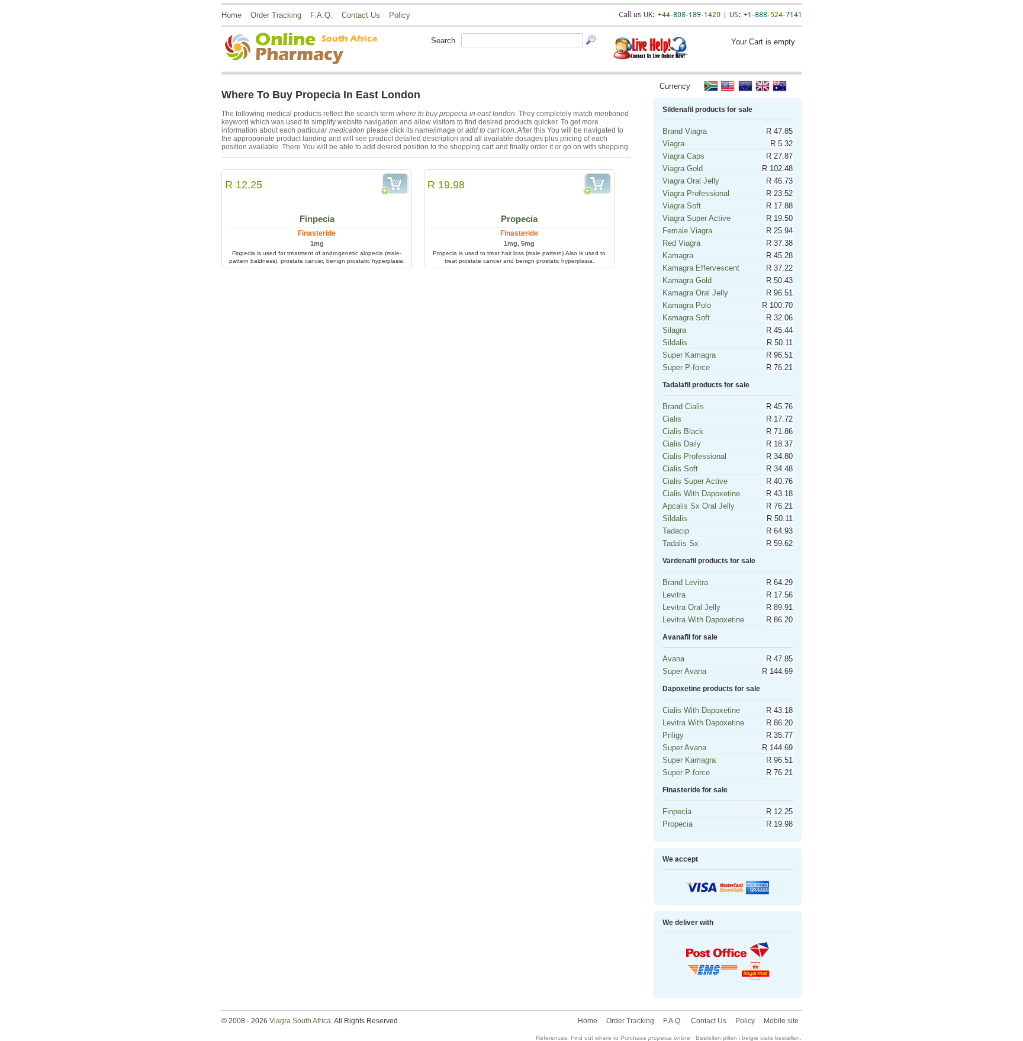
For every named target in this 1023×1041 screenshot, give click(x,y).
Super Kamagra (689, 355)
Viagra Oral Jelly (690, 180)
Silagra (674, 330)
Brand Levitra (685, 582)
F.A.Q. (321, 15)
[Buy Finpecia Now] (394, 184)
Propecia (519, 219)
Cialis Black (682, 431)
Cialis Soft (680, 468)
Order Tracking (275, 15)
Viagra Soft (681, 205)
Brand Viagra (684, 131)
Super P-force (686, 367)
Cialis (671, 419)
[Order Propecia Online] (519, 193)
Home (231, 15)
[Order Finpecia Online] (316, 193)
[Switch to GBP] (762, 86)
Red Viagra (681, 243)
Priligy (673, 735)
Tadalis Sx (680, 543)
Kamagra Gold (687, 280)
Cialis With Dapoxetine (701, 493)
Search (443, 40)
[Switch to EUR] (745, 86)
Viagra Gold (682, 168)
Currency (675, 86)
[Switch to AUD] (780, 86)
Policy (399, 15)
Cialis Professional (694, 456)
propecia (660, 1037)
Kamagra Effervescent (700, 268)
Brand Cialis (683, 406)
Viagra (673, 143)
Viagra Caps (683, 156)
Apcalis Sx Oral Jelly (698, 506)
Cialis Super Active (695, 481)
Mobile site (781, 1021)
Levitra (674, 594)
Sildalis (674, 342)
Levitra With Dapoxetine (703, 619)
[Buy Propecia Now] (597, 184)
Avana (673, 658)
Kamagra (677, 255)
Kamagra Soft (686, 317)
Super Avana (684, 671)
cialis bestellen (780, 1037)
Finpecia (317, 219)
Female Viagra (687, 230)
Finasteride (317, 233)
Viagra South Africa (300, 1021)
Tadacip (675, 530)
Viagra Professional (695, 193)
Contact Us (361, 15)
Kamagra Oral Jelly (695, 292)
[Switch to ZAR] (711, 86)
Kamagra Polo (686, 305)
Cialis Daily (681, 443)
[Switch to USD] (728, 86)
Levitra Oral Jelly (691, 607)
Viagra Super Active (696, 218)
